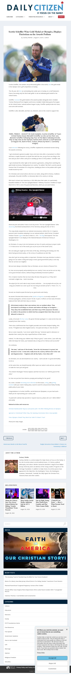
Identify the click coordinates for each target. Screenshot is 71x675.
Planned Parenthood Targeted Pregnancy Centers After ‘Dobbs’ (24, 585)
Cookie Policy (33, 671)
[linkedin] (39, 429)
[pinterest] (36, 429)
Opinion (7, 653)
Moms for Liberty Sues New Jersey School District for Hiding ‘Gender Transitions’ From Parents (33, 581)
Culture (47, 37)
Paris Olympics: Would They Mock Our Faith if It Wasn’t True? (27, 417)
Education (8, 610)
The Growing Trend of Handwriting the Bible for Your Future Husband (26, 577)
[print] (45, 429)
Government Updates (11, 636)
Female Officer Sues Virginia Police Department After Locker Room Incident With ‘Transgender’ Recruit (33, 590)
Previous (9, 438)
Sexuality (8, 662)
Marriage (7, 649)
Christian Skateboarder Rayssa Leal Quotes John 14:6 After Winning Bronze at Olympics (35, 409)
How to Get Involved (11, 640)
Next (62, 438)
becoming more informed (28, 382)
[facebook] (29, 429)
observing (12, 227)
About (50, 17)
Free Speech (8, 632)
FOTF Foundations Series (12, 623)
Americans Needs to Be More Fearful (15, 444)
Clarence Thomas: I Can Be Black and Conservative (20, 596)
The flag (41, 235)
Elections (7, 614)
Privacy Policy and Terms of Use (27, 667)
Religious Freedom (10, 657)
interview (14, 147)
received (17, 100)
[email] (42, 429)
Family (7, 619)
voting (46, 382)
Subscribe (9, 17)
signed (21, 235)
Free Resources (9, 627)
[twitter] (32, 429)
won (49, 84)
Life (6, 644)
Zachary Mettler (24, 457)
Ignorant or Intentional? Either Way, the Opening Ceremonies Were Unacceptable (33, 413)
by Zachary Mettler (27, 37)
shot (20, 91)
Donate (61, 17)
